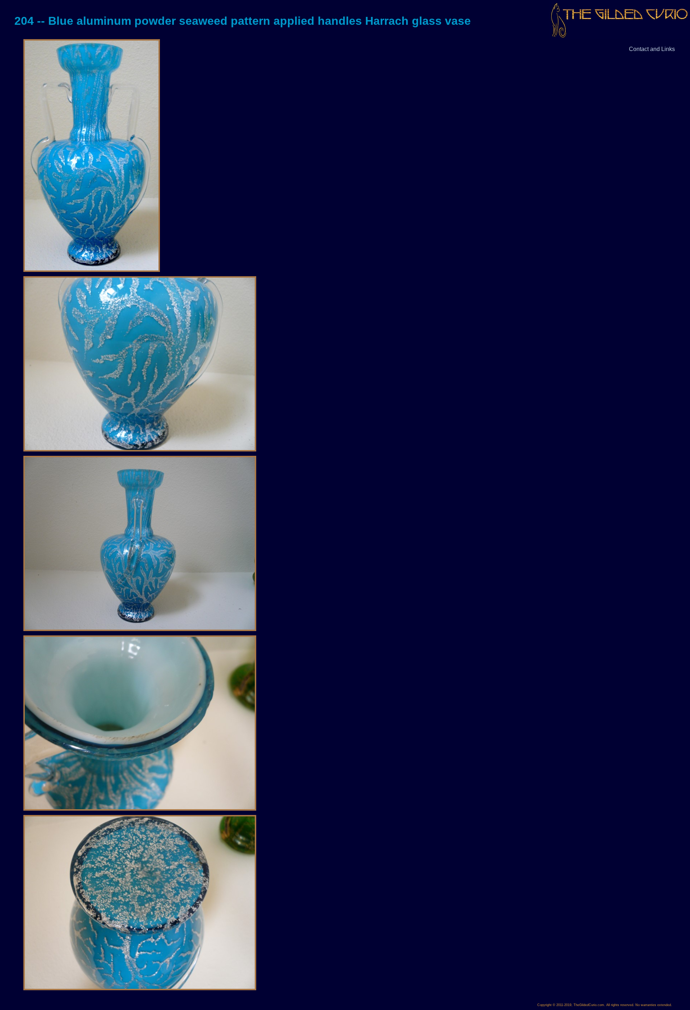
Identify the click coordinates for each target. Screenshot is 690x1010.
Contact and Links (652, 49)
